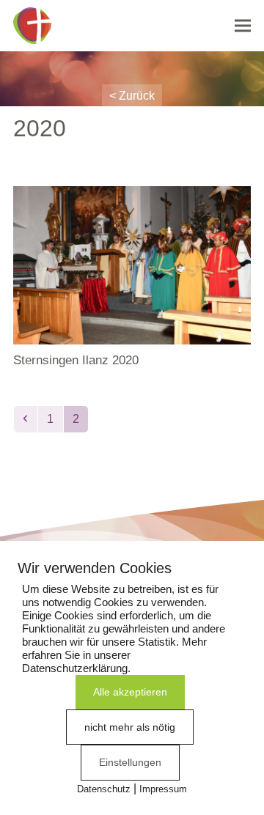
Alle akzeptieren (130, 692)
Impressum (163, 788)
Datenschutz (104, 788)
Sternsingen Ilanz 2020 (76, 360)
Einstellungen (130, 762)
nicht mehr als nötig (129, 727)
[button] (243, 25)
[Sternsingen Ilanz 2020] (132, 264)
